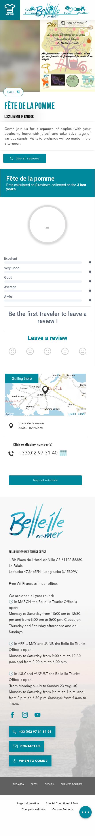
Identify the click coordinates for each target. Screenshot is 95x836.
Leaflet (72, 414)
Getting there (22, 378)
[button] (81, 10)
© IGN (81, 414)
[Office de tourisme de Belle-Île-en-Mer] (36, 520)
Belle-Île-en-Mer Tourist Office (27, 552)
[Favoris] (70, 10)
